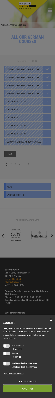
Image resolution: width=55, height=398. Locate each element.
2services (17, 349)
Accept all (27, 388)
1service (16, 356)
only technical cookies (13, 373)
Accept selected (27, 381)
